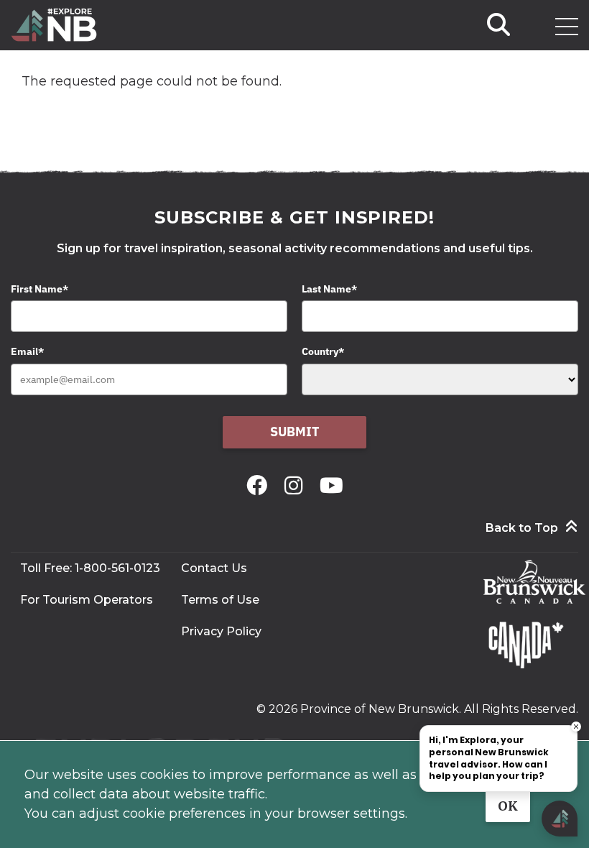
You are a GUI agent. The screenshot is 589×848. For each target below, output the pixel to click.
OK (508, 806)
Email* (27, 351)
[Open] (566, 26)
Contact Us (214, 568)
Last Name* (329, 288)
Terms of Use (220, 600)
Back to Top (522, 528)
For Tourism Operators (86, 600)
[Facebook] (259, 485)
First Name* (39, 288)
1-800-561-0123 (117, 568)
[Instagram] (296, 485)
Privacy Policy (221, 631)
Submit (295, 431)
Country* (323, 351)
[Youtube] (331, 485)
